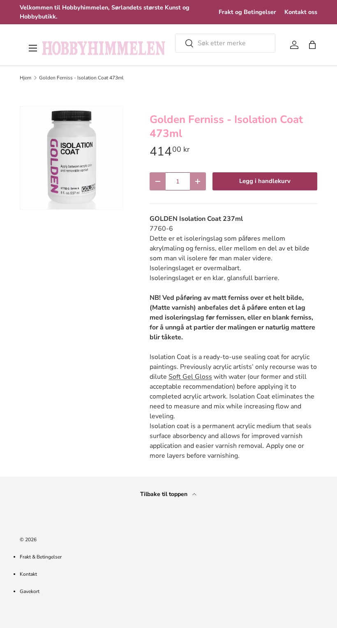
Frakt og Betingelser (247, 12)
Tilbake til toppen (164, 494)
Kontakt (28, 574)
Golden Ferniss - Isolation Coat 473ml (81, 77)
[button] (312, 45)
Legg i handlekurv (265, 181)
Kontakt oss (300, 12)
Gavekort (29, 591)
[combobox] (225, 43)
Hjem (25, 77)
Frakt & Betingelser (41, 557)
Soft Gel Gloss (190, 376)
